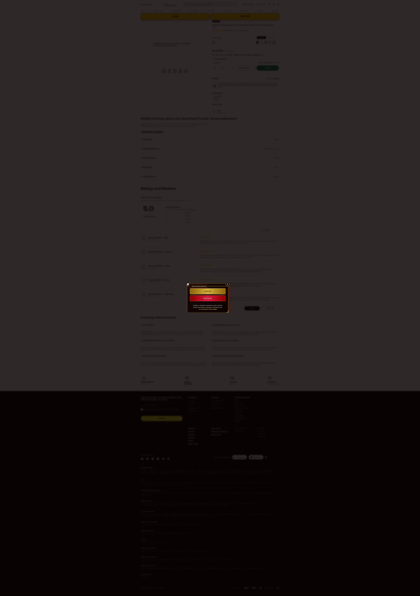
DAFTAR (208, 298)
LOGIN (207, 291)
